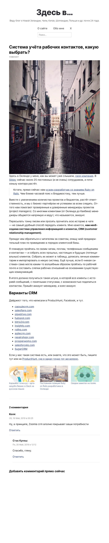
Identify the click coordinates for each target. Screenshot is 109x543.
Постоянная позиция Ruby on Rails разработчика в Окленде (52, 386)
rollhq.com (21, 329)
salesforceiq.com (25, 345)
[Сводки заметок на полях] (85, 374)
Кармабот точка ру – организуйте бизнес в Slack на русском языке (22, 386)
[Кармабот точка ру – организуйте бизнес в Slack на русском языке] (23, 374)
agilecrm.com (23, 333)
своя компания (84, 175)
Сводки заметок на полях (83, 383)
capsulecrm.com (24, 306)
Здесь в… (54, 12)
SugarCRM (21, 348)
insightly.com (22, 325)
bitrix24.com (22, 321)
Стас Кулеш (20, 440)
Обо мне (58, 28)
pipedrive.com (23, 314)
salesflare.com (23, 310)
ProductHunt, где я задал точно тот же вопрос (50, 358)
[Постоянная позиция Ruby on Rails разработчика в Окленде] (54, 374)
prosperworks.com (26, 341)
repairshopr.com (24, 337)
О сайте (42, 28)
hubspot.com (22, 318)
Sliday (12, 179)
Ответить (14, 430)
